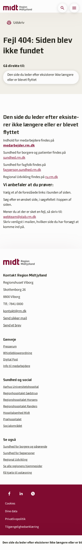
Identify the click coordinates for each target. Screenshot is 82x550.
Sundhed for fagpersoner (19, 453)
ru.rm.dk (51, 176)
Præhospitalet (12, 419)
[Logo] (17, 8)
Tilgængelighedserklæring (22, 527)
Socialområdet (12, 426)
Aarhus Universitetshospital (21, 387)
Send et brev (12, 325)
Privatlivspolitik (15, 519)
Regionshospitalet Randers (20, 406)
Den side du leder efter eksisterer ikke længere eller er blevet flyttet (40, 77)
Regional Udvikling (15, 459)
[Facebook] (9, 494)
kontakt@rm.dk (14, 311)
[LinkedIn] (21, 494)
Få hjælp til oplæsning (17, 472)
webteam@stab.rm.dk (19, 216)
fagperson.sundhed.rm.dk (22, 169)
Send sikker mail (15, 318)
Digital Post (10, 359)
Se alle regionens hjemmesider (22, 466)
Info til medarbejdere (16, 366)
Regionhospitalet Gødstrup (20, 393)
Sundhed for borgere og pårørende (25, 446)
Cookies (10, 503)
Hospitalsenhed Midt (16, 413)
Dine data (11, 511)
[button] (62, 8)
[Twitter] (33, 494)
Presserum (10, 346)
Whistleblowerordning (17, 353)
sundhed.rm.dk (14, 157)
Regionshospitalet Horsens (20, 400)
